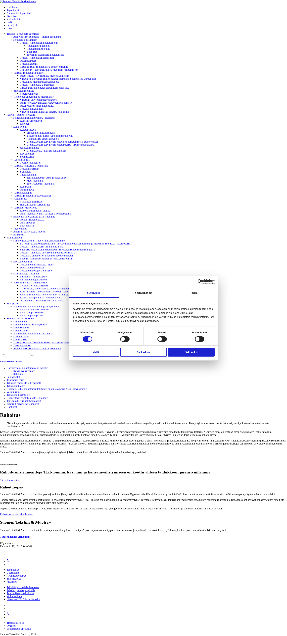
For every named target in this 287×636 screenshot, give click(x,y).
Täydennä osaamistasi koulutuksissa (45, 54)
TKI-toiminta (20, 228)
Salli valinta (143, 352)
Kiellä (96, 352)
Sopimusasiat (27, 156)
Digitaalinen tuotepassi (32, 267)
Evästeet (11, 625)
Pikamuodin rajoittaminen (33, 279)
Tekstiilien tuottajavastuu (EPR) (36, 270)
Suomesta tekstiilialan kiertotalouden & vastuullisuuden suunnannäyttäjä (57, 249)
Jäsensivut (12, 16)
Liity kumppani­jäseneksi (33, 315)
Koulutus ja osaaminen (25, 39)
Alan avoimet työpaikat (19, 13)
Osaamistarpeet (28, 60)
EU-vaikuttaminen (23, 261)
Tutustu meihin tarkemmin (15, 536)
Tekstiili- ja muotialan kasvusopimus (32, 195)
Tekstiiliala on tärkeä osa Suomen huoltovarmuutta (46, 255)
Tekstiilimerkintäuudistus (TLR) (36, 264)
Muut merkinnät (35, 180)
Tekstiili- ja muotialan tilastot (28, 72)
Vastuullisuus (20, 198)
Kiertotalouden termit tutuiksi (35, 210)
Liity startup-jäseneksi (31, 312)
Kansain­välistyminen (31, 120)
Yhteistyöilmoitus (29, 93)
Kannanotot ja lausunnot (26, 273)
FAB (9, 22)
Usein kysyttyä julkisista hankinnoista (46, 150)
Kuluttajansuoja (28, 129)
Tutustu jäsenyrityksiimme (20, 593)
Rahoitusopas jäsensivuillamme (16, 514)
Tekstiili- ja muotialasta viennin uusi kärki (41, 246)
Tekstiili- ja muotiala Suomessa (23, 33)
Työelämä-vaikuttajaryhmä (34, 285)
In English (12, 25)
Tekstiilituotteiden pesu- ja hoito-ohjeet (47, 177)
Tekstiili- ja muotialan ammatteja (37, 57)
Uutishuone (13, 7)
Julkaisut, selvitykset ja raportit (29, 231)
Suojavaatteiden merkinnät (40, 183)
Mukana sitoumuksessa (32, 219)
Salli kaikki (191, 352)
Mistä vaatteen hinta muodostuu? (37, 105)
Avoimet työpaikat (16, 575)
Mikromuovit (27, 189)
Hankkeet (18, 234)
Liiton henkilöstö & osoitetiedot (23, 599)
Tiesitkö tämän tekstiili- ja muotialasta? (33, 96)
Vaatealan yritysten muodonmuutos (38, 99)
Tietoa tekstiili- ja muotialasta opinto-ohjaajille (44, 66)
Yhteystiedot (13, 19)
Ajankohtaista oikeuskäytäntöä (43, 138)
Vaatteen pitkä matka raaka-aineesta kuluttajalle (44, 111)
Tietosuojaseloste (22, 345)
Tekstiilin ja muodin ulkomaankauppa (39, 81)
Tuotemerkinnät (28, 174)
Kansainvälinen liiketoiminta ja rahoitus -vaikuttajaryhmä (50, 291)
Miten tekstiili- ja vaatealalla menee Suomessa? (44, 75)
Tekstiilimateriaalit (29, 168)
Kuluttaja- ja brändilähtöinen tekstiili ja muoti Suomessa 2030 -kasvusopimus (47, 389)
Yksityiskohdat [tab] (143, 292)
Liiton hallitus (20, 321)
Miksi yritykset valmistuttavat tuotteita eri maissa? (46, 102)
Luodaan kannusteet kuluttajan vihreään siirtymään (46, 258)
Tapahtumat (13, 10)
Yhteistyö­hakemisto (23, 90)
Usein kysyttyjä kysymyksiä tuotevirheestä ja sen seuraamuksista (60, 144)
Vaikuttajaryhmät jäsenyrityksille (30, 282)
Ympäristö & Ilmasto (31, 201)
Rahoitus (24, 123)
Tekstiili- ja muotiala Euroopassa (37, 84)
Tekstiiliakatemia (29, 63)
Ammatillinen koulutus (38, 45)
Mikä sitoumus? (28, 222)
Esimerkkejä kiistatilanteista (41, 132)
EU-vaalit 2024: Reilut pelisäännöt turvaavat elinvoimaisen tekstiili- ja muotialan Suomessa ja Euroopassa (75, 243)
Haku (9, 28)
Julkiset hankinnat (29, 147)
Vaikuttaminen (14, 237)
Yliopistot (32, 51)
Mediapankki (20, 339)
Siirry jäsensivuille (9, 480)
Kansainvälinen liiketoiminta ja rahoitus (34, 117)
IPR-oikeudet (27, 153)
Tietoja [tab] (193, 292)
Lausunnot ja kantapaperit (33, 276)
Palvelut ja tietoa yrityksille (21, 114)
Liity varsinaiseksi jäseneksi (34, 309)
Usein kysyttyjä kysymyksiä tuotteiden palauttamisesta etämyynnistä (62, 141)
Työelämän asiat (21, 159)
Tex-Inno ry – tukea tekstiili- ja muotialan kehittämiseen (49, 69)
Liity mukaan (27, 225)
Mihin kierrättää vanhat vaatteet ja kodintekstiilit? (45, 213)
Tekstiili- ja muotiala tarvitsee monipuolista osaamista (47, 252)
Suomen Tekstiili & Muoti (20, 318)
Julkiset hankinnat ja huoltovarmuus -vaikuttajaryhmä (48, 294)
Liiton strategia (21, 327)
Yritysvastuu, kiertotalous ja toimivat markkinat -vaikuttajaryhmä (54, 288)
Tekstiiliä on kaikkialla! (32, 108)
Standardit (25, 171)
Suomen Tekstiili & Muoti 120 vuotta (32, 333)
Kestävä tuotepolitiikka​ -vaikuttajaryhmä (41, 297)
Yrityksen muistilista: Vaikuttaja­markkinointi (50, 135)
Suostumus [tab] (93, 292)
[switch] (125, 339)
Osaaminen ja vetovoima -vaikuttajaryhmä (42, 300)
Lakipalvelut (19, 126)
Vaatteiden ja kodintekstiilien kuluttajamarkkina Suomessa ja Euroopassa (58, 78)
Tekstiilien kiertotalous (25, 207)
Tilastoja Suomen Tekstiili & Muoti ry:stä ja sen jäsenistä (42, 342)
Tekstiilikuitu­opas (22, 192)
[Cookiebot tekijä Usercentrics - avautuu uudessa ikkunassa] (200, 281)
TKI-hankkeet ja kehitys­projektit (24, 401)
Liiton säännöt (20, 330)
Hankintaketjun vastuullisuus (35, 204)
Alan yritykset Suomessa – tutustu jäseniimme (37, 36)
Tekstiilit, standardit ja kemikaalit (30, 165)
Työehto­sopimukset (30, 162)
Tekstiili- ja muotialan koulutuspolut (38, 42)
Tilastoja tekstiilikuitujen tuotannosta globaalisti (44, 87)
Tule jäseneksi (14, 303)
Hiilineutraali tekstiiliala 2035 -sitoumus (34, 216)
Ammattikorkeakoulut (38, 48)
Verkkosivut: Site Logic (19, 628)
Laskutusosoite (21, 336)
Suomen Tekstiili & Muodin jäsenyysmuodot (36, 306)
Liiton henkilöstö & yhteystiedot (30, 324)
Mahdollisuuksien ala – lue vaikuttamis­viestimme (39, 240)
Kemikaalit (25, 186)
